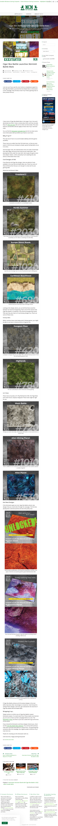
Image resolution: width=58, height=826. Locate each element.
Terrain (28, 72)
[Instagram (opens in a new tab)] (51, 1)
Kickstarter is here (7, 719)
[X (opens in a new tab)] (47, 1)
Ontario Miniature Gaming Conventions (29, 1)
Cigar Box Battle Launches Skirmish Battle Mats (38, 28)
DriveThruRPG (18, 800)
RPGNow (22, 802)
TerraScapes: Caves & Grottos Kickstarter (33, 772)
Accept (5, 823)
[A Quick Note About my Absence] (44, 66)
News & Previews (8, 72)
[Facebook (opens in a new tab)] (49, 1)
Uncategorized (34, 72)
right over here (11, 125)
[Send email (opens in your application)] (57, 1)
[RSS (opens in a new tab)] (55, 1)
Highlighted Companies (45, 1)
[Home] (10, 28)
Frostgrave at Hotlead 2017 (8, 772)
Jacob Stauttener (7, 70)
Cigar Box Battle (16, 72)
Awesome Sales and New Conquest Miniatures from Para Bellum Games (51, 74)
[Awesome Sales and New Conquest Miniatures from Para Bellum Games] (44, 75)
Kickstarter (23, 72)
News (10, 739)
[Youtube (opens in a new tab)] (53, 1)
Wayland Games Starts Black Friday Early (21, 772)
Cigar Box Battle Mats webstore (15, 726)
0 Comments (48, 68)
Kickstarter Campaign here (19, 131)
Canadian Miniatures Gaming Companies (10, 1)
